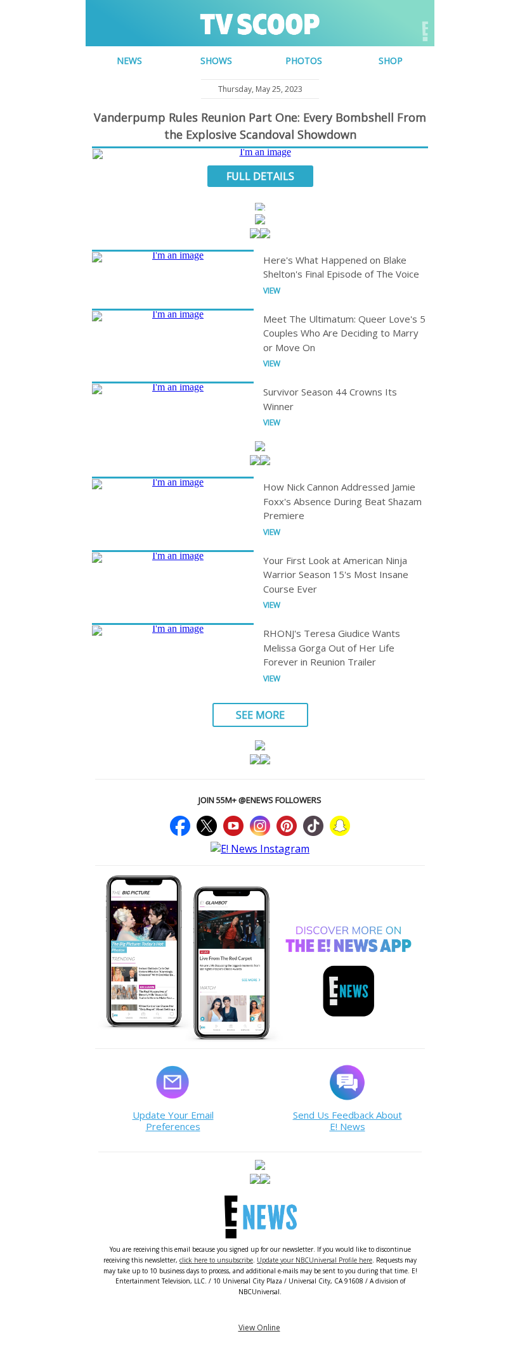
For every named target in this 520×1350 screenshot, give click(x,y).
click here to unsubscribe (216, 1260)
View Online (259, 1327)
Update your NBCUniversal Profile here (314, 1260)
